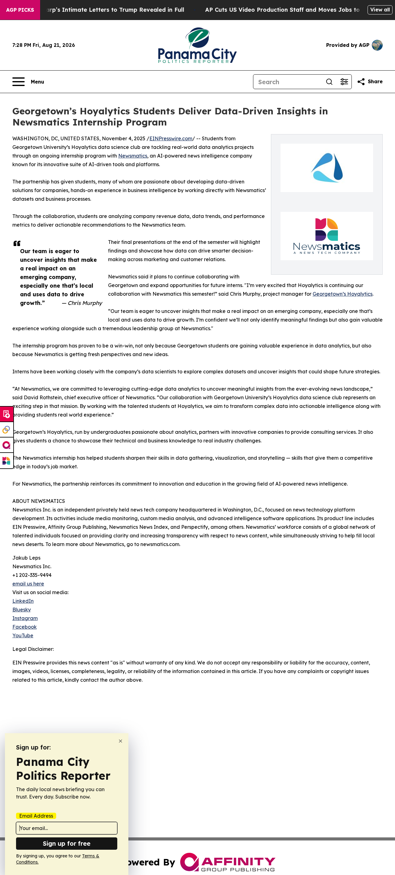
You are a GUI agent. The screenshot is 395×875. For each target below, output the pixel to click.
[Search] (329, 82)
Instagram (25, 618)
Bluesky (21, 609)
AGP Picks (20, 10)
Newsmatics (132, 156)
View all (380, 9)
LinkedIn (23, 601)
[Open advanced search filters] (344, 82)
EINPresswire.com (170, 138)
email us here (28, 584)
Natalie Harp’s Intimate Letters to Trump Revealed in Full (101, 9)
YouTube (22, 635)
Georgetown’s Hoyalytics (342, 294)
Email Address (36, 816)
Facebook (24, 627)
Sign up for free (66, 843)
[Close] (120, 741)
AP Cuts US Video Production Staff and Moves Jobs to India (291, 9)
